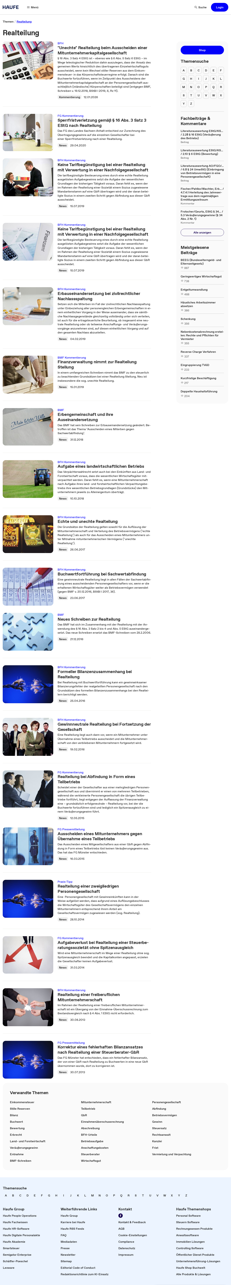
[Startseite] (12, 7)
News (63, 145)
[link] (8, 21)
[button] (219, 7)
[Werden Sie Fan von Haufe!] (120, 1215)
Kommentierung (69, 97)
